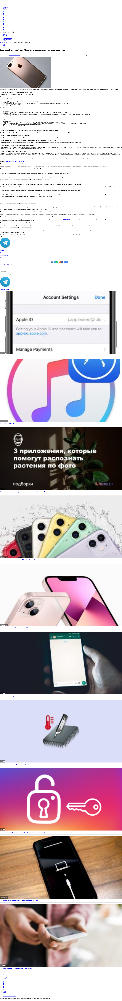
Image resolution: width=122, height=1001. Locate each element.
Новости (4, 5)
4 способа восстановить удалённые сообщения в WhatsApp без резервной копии (22, 696)
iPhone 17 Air (5, 34)
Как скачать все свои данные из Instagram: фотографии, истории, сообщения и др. (23, 832)
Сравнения (5, 9)
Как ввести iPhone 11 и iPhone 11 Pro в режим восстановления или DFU (19, 900)
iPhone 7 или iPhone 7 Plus (14, 55)
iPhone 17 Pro (5, 36)
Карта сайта (5, 994)
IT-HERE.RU (2, 42)
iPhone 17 (5, 35)
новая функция (66, 219)
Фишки (4, 8)
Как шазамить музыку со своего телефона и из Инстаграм (16, 968)
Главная (4, 3)
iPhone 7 (6, 264)
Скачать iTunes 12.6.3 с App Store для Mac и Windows (14, 423)
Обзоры (4, 975)
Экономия (5, 979)
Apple (4, 44)
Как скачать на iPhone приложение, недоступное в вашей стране (18, 355)
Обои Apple (5, 977)
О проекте (5, 991)
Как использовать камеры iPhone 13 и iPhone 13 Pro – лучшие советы (19, 628)
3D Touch (6, 42)
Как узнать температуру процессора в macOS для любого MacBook (18, 764)
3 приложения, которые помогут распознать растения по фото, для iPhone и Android (23, 491)
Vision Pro (5, 40)
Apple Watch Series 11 (7, 38)
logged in (7, 274)
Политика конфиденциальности (9, 996)
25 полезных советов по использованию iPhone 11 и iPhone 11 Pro (18, 560)
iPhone (4, 45)
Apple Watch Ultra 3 (7, 39)
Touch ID (10, 264)
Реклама (4, 993)
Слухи (4, 6)
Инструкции (5, 7)
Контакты (5, 992)
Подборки (2, 489)
